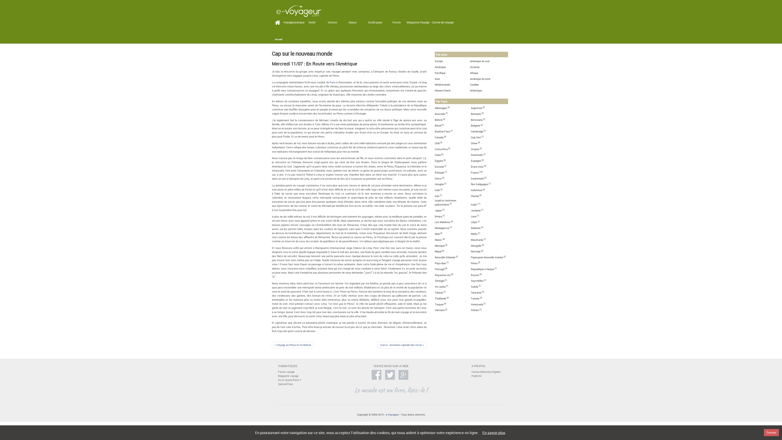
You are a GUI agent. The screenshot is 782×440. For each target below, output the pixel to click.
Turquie (439, 304)
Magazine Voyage (418, 22)
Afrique (474, 73)
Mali (437, 234)
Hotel (312, 22)
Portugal (440, 269)
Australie (440, 114)
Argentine (476, 108)
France (475, 172)
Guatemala (477, 178)
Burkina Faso (442, 131)
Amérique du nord (480, 79)
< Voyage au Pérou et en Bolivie (293, 345)
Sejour (352, 22)
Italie (474, 204)
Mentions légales (491, 372)
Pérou (474, 263)
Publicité (476, 376)
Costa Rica (441, 149)
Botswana (477, 120)
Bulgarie (475, 125)
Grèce (438, 178)
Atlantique (476, 90)
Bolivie (439, 120)
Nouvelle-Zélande (445, 257)
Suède (474, 286)
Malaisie (476, 228)
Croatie (475, 149)
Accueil (278, 39)
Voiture (332, 22)
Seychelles (477, 281)
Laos (474, 216)
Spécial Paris (285, 384)
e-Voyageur (392, 414)
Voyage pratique (293, 22)
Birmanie (476, 114)
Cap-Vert (476, 137)
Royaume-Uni (443, 275)
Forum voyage (286, 372)
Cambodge (477, 131)
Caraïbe (474, 84)
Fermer (771, 432)
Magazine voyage (288, 376)
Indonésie (476, 190)
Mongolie (476, 246)
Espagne (476, 161)
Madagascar (442, 228)
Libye (474, 222)
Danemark (477, 155)
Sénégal (439, 281)
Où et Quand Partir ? (289, 380)
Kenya (438, 216)
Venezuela (477, 304)
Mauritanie (477, 240)
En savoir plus (493, 432)
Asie (437, 79)
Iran (437, 196)
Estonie (439, 166)
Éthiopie (439, 172)
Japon (438, 210)
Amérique (440, 67)
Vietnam (440, 310)
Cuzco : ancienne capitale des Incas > (402, 345)
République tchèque (482, 269)
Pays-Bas (440, 263)
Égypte (439, 161)
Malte (474, 234)
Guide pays (375, 22)
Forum (396, 22)
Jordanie (476, 210)
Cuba (438, 155)
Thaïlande (440, 298)
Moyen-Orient (443, 90)
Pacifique (440, 73)
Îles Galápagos (479, 184)
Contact (476, 372)
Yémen (475, 310)
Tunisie (475, 298)
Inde (437, 190)
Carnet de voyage (443, 22)
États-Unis (477, 166)
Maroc (438, 240)
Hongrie (439, 184)
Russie (475, 275)
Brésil (438, 125)
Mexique (440, 246)
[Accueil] (299, 11)
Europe (439, 61)
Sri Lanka (440, 286)
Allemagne (441, 108)
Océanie (475, 67)
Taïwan (439, 292)
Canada (439, 137)
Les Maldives (442, 222)
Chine (474, 143)
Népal (438, 251)
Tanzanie (476, 292)
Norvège (476, 251)
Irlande (475, 196)
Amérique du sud (479, 61)
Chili (437, 143)
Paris (333, 82)
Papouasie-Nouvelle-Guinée (487, 257)
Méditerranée (442, 84)
